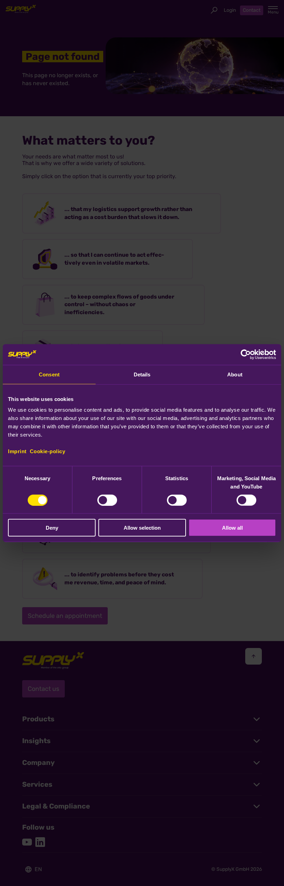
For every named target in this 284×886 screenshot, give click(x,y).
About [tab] (234, 374)
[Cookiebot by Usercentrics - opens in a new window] (245, 354)
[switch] (107, 499)
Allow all (232, 528)
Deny (52, 528)
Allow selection (142, 528)
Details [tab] (142, 374)
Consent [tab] (49, 374)
